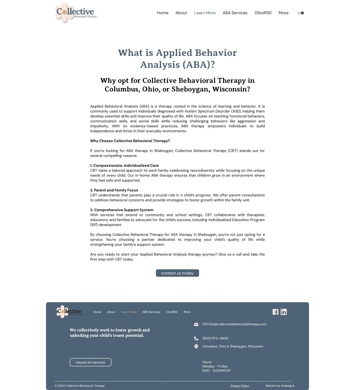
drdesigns (287, 386)
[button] (300, 13)
